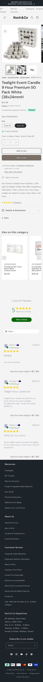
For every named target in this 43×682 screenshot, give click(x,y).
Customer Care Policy (13, 570)
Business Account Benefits (15, 580)
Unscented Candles (13, 77)
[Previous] (4, 258)
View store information (13, 172)
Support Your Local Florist (15, 508)
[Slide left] (2, 70)
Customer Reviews (12, 539)
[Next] (39, 258)
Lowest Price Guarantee (14, 575)
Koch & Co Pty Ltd (18, 670)
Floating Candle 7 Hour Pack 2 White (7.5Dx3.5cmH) (13, 268)
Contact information (22, 677)
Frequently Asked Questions (15, 554)
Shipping (4, 106)
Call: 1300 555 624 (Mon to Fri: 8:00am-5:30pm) (21, 603)
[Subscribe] (34, 645)
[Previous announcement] (4, 3)
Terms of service (22, 673)
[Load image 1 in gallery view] (10, 70)
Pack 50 (20, 125)
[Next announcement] (38, 3)
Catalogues (30, 9)
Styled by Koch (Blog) (13, 502)
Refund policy (10, 673)
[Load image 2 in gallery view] (21, 70)
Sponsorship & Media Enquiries (17, 591)
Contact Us (9, 596)
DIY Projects (3, 10)
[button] (4, 17)
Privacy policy (31, 670)
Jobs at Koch (9, 528)
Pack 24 (7, 125)
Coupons (39, 9)
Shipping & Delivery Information (17, 559)
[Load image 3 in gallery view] (32, 70)
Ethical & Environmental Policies (17, 586)
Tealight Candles (25, 77)
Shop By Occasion (14, 10)
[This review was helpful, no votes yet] (32, 371)
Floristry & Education (13, 497)
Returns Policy (10, 564)
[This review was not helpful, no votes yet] (37, 371)
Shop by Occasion (12, 481)
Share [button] (6, 218)
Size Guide (9, 492)
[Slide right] (40, 70)
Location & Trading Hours (15, 533)
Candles (4, 77)
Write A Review (21, 319)
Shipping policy (35, 673)
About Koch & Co (11, 523)
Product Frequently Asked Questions (19, 486)
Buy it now (21, 157)
